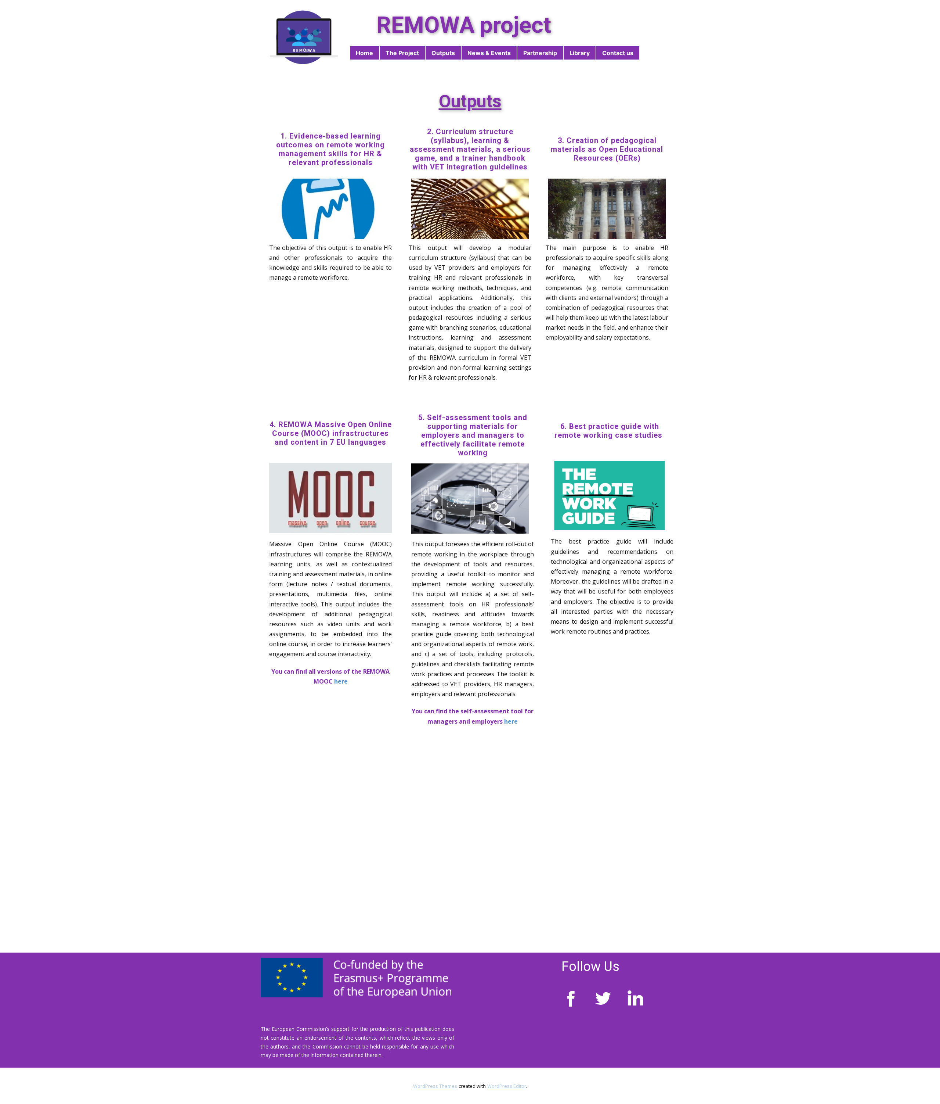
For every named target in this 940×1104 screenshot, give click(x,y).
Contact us (617, 53)
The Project (402, 53)
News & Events (489, 53)
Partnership (540, 53)
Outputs (443, 53)
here (341, 681)
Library (580, 53)
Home (364, 53)
